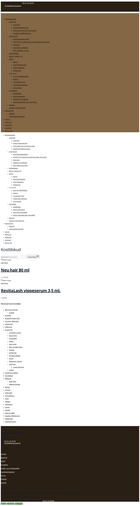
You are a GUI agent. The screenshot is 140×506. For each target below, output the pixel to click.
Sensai (7, 407)
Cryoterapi (17, 88)
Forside (3, 454)
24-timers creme (15, 333)
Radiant (7, 401)
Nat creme (13, 344)
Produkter (9, 111)
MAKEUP (8, 379)
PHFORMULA (9, 396)
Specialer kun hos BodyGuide (24, 31)
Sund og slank (9, 413)
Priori (7, 399)
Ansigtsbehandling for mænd (25, 102)
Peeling (11, 350)
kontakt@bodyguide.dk (13, 6)
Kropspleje (13, 36)
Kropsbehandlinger (21, 39)
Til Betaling (10, 504)
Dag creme (13, 336)
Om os (7, 119)
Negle (11, 59)
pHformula (13, 353)
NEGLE (7, 387)
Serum (11, 358)
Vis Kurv (3, 504)
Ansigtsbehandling (21, 28)
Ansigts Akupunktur (17, 108)
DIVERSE (8, 315)
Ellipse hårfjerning (20, 76)
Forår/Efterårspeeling (22, 33)
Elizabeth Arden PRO (12, 318)
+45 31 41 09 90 (28, 3)
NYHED (7, 390)
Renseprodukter (15, 356)
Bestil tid (9, 131)
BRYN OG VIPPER (11, 310)
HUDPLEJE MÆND (11, 373)
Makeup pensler (14, 384)
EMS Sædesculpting (20, 51)
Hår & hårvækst (19, 96)
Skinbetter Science (15, 361)
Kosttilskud (9, 376)
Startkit (7, 410)
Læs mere (4, 263)
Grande (11, 313)
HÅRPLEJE (8, 327)
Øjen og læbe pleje (15, 347)
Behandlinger (10, 19)
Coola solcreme (18, 367)
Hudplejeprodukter (17, 117)
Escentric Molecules (12, 321)
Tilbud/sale (9, 419)
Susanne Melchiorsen (12, 416)
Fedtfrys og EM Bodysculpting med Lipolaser (31, 42)
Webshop (8, 125)
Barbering (17, 94)
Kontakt (8, 128)
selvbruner (9, 404)
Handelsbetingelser (8, 472)
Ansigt (15, 79)
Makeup (12, 105)
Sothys (11, 370)
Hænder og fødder (20, 48)
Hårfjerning (14, 53)
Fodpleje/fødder (19, 65)
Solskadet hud (19, 82)
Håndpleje (17, 71)
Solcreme (12, 364)
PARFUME (8, 393)
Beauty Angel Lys (16, 56)
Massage (16, 45)
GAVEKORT (9, 324)
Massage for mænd (20, 99)
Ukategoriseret (10, 422)
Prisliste (8, 122)
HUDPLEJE (9, 330)
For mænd (13, 91)
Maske (11, 341)
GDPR (3, 461)
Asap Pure (12, 381)
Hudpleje (12, 22)
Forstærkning (18, 68)
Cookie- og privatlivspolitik (10, 468)
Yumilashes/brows (20, 85)
